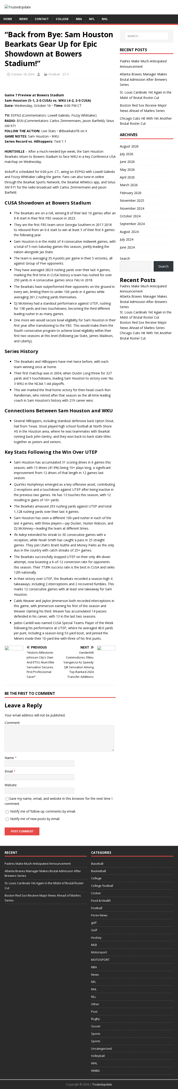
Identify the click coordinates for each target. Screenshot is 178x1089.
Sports (95, 1034)
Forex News (99, 915)
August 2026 (129, 146)
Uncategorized (101, 1048)
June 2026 (127, 161)
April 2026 (127, 177)
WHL (94, 1063)
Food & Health (101, 900)
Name (10, 758)
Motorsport (99, 952)
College (62, 19)
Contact (42, 19)
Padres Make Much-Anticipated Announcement (38, 863)
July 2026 (126, 154)
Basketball (98, 871)
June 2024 (127, 247)
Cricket (96, 893)
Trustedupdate (102, 1084)
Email (9, 771)
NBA (79, 19)
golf (93, 923)
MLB (94, 945)
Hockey (96, 937)
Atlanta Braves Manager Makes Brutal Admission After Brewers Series (143, 79)
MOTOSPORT (100, 960)
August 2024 (129, 231)
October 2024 (130, 216)
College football (102, 886)
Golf (94, 930)
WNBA (95, 1071)
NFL (92, 19)
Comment (12, 722)
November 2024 (132, 208)
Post (94, 1011)
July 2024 (126, 239)
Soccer (96, 1026)
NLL (93, 997)
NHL (105, 19)
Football (54, 74)
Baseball (97, 863)
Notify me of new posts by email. (35, 819)
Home (7, 19)
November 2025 (132, 200)
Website (11, 785)
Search (125, 258)
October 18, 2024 (22, 74)
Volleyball (98, 1056)
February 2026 (130, 193)
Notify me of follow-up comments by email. (43, 811)
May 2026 (127, 169)
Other (95, 1004)
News (23, 19)
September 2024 (132, 224)
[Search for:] (147, 36)
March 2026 (129, 185)
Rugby (95, 1019)
